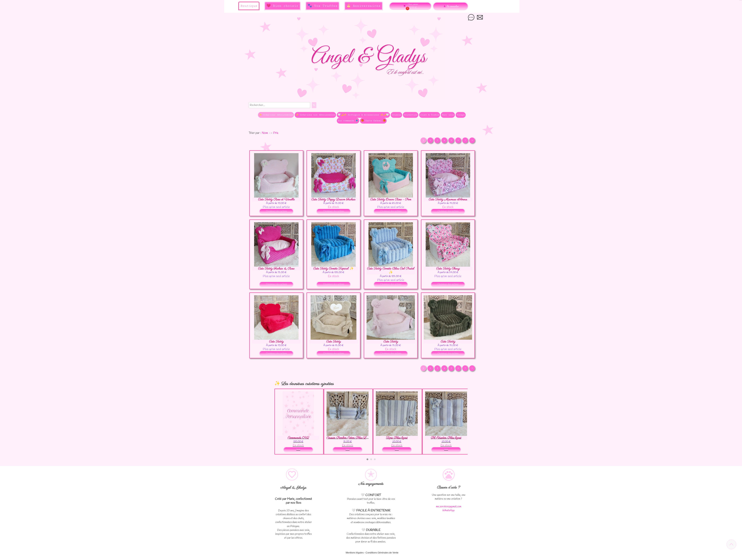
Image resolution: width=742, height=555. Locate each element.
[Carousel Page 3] (375, 459)
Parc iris (448, 115)
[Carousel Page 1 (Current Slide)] (367, 459)
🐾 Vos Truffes (322, 6)
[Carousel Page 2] (371, 459)
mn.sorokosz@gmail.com (448, 506)
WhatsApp (448, 510)
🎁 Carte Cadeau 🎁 (373, 120)
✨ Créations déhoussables (276, 115)
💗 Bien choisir (282, 6)
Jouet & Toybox (429, 115)
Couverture (410, 115)
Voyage (461, 115)
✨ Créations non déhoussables (315, 115)
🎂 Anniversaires (363, 6)
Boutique (248, 6)
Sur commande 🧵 (348, 120)
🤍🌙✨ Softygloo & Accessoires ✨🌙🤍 (363, 115)
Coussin (396, 115)
